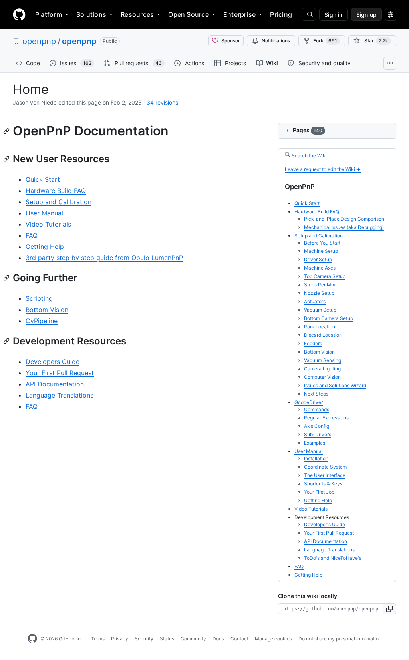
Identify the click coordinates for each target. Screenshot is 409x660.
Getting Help (45, 246)
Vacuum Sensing (322, 360)
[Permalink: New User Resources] (7, 158)
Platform (48, 14)
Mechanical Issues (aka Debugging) (344, 227)
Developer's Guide (324, 524)
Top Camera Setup (324, 276)
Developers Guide (52, 362)
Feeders (313, 343)
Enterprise (239, 14)
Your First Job (319, 492)
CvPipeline (42, 321)
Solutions (91, 14)
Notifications (276, 41)
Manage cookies (273, 639)
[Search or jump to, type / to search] (309, 14)
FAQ (32, 235)
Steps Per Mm (319, 285)
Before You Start (322, 243)
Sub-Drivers (317, 434)
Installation (316, 458)
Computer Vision (322, 377)
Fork (325, 41)
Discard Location (323, 335)
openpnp (39, 41)
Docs (218, 639)
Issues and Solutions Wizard (335, 385)
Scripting (39, 298)
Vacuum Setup (320, 310)
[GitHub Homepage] (32, 639)
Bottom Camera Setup (328, 318)
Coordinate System (325, 467)
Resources (137, 14)
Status (167, 639)
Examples (314, 443)
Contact (239, 639)
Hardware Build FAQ (56, 191)
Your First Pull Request (60, 373)
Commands (316, 409)
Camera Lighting (322, 369)
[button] (389, 608)
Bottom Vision (47, 310)
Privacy (119, 639)
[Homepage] (19, 14)
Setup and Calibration (58, 202)
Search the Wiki (308, 156)
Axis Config (316, 426)
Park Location (319, 327)
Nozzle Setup (319, 293)
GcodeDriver (308, 402)
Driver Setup (318, 259)
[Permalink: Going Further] (7, 277)
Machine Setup (321, 251)
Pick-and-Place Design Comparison (344, 219)
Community (193, 639)
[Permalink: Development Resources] (7, 340)
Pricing (281, 14)
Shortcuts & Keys (323, 484)
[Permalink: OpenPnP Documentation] (7, 131)
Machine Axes (320, 268)
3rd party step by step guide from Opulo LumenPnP (104, 258)
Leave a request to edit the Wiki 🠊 (323, 169)
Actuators (315, 301)
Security (144, 639)
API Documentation (55, 384)
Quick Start (43, 179)
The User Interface (324, 475)
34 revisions (162, 102)
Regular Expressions (326, 418)
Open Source (188, 14)
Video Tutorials (48, 224)
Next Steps (316, 394)
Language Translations (59, 395)
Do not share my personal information (339, 639)
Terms (98, 639)
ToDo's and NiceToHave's (332, 558)
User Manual (44, 213)
